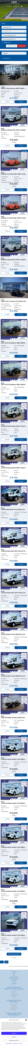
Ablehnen (14, 1036)
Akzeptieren (14, 1033)
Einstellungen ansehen (14, 1040)
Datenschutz (15, 1043)
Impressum (20, 1043)
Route (14, 996)
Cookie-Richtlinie (9, 1043)
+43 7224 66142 (14, 994)
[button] (26, 1020)
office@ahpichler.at (14, 995)
